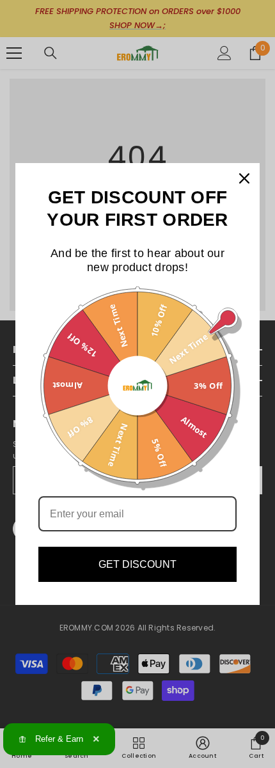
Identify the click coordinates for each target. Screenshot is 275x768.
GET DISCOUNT (137, 564)
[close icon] (244, 178)
